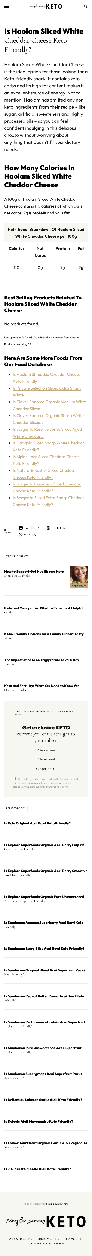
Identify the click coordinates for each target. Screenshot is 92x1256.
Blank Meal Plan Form (47, 1244)
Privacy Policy (48, 1239)
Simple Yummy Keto (57, 1203)
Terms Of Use (74, 1239)
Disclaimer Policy (19, 1239)
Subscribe (43, 769)
